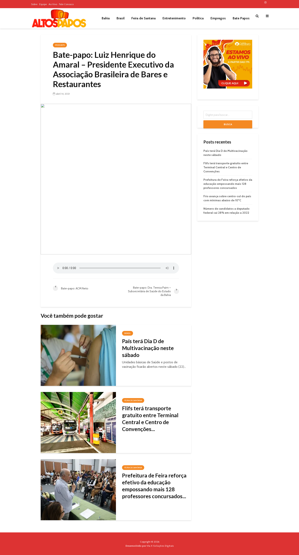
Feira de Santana (143, 18)
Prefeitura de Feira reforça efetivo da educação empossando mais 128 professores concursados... (154, 485)
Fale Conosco (66, 4)
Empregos (218, 18)
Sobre (34, 4)
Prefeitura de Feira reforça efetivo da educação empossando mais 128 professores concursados (227, 184)
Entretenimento (174, 18)
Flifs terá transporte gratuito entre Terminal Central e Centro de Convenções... (150, 418)
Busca (228, 124)
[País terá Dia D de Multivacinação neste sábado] (78, 355)
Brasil (120, 18)
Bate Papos (241, 18)
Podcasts (60, 45)
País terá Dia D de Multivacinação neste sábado (148, 348)
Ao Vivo (53, 4)
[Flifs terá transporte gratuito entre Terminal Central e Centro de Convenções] (78, 422)
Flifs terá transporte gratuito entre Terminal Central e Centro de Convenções (225, 167)
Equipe (43, 4)
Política (198, 18)
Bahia (106, 18)
